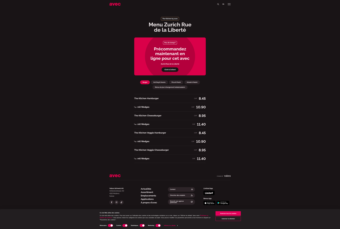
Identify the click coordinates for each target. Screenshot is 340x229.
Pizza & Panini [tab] (176, 82)
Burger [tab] (145, 82)
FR (223, 4)
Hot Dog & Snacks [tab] (159, 82)
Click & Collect (170, 70)
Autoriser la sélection (228, 218)
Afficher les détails (170, 225)
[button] (218, 4)
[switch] (125, 225)
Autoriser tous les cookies (228, 213)
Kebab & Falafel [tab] (192, 82)
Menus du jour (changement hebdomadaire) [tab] (170, 87)
